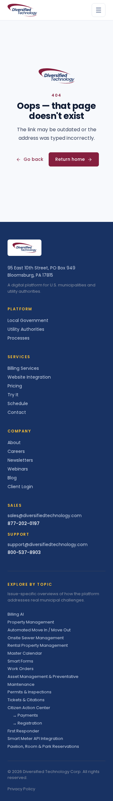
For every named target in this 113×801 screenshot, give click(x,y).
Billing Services (23, 368)
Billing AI (16, 614)
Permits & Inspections (29, 692)
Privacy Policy (21, 789)
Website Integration (29, 377)
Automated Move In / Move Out (39, 630)
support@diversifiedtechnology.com (48, 544)
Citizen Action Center (29, 708)
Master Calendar (25, 653)
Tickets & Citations (26, 700)
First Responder (23, 731)
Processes (19, 338)
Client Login (20, 486)
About (14, 442)
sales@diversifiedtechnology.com (45, 515)
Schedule (18, 403)
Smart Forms (20, 661)
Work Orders (21, 669)
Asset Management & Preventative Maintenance (43, 680)
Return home (70, 159)
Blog (12, 478)
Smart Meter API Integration (35, 739)
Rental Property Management (38, 645)
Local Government (28, 320)
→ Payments (25, 715)
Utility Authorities (26, 329)
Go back (33, 159)
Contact (17, 412)
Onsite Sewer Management (36, 638)
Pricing (15, 386)
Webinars (18, 469)
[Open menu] (98, 10)
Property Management (31, 622)
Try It (13, 395)
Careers (16, 451)
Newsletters (20, 460)
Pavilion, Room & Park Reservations (43, 746)
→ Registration (27, 723)
